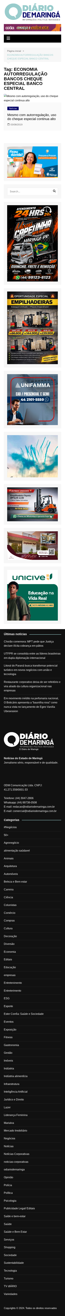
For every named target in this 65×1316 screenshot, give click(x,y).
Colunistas (10, 905)
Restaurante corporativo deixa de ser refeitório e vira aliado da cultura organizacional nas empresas (32, 686)
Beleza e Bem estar (15, 881)
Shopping (9, 1247)
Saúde (8, 1224)
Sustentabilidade (14, 1262)
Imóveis (8, 1060)
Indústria (9, 1068)
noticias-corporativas (16, 1161)
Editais (8, 959)
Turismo (8, 1278)
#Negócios (10, 827)
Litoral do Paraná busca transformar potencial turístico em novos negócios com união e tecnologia (31, 670)
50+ (6, 835)
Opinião (8, 1177)
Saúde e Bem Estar (15, 1231)
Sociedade (10, 1255)
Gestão (8, 1052)
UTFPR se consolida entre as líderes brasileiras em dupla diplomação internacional (32, 655)
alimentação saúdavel (17, 850)
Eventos (9, 1021)
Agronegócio (11, 842)
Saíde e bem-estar (15, 1216)
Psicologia (10, 1200)
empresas (10, 975)
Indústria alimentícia (16, 1076)
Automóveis (11, 874)
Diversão (9, 944)
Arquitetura (10, 866)
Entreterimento (12, 990)
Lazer (7, 1107)
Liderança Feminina (16, 1115)
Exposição (10, 1029)
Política (8, 1192)
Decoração (10, 936)
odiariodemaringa (14, 1169)
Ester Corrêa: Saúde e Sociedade (24, 1013)
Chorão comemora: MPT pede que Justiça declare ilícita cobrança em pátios (29, 643)
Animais (9, 858)
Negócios (9, 1138)
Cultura (8, 928)
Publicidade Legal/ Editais (19, 1208)
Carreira (9, 889)
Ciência (8, 897)
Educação (10, 967)
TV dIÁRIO (10, 1286)
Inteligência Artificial (16, 1091)
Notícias (13, 108)
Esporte (8, 1006)
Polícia (8, 1185)
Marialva (9, 1122)
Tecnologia (10, 1270)
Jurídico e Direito (14, 1099)
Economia (10, 951)
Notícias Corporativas (16, 1154)
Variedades (10, 1294)
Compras (9, 920)
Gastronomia (11, 1045)
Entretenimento (13, 982)
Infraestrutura (11, 1084)
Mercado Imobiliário (15, 1130)
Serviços (9, 1239)
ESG (7, 998)
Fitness (8, 1037)
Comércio (9, 912)
